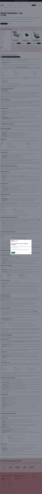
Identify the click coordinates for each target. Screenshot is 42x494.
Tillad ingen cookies (18, 252)
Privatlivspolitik (29, 252)
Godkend (13, 252)
